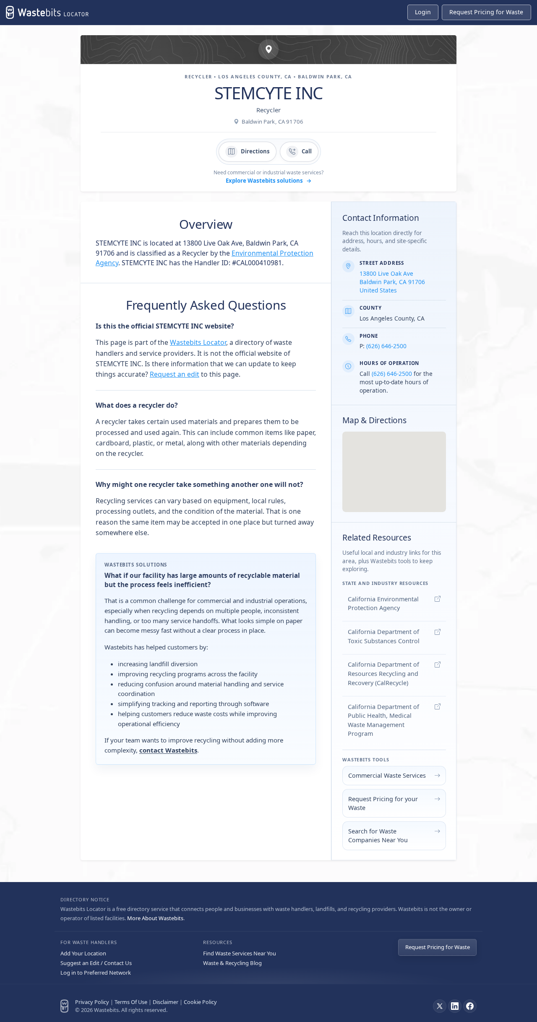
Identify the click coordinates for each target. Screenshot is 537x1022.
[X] (439, 1006)
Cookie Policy (200, 1002)
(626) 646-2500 (386, 346)
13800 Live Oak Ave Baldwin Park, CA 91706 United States (392, 281)
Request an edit (174, 374)
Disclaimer (165, 1002)
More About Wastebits (155, 918)
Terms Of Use (131, 1002)
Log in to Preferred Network (95, 972)
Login (423, 12)
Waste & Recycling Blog (232, 963)
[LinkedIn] (454, 1006)
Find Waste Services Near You (239, 953)
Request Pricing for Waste (437, 947)
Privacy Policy (92, 1002)
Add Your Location (83, 953)
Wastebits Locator (198, 342)
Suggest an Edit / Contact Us (96, 963)
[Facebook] (470, 1006)
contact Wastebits (168, 750)
